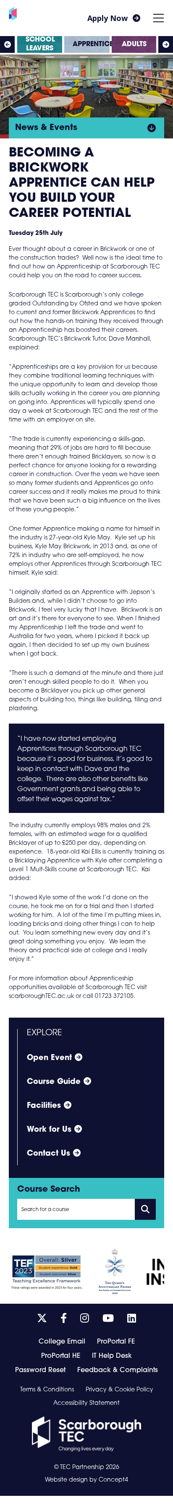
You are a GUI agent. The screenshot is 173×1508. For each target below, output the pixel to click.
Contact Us (48, 1154)
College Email (62, 1342)
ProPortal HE (60, 1356)
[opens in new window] (86, 1434)
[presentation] (7, 44)
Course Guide (54, 1082)
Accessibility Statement (86, 1403)
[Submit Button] (145, 1209)
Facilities (44, 1106)
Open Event (49, 1058)
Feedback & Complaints (117, 1370)
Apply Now (107, 18)
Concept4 (113, 1480)
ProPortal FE (116, 1342)
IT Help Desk (112, 1356)
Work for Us (49, 1130)
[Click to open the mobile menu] (158, 18)
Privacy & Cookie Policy (119, 1390)
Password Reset (40, 1370)
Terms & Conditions (47, 1390)
